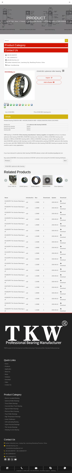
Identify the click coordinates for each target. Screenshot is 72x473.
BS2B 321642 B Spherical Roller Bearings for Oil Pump (48, 186)
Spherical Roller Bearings (12, 401)
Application (8, 369)
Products (7, 366)
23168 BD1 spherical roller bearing (14, 166)
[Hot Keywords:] (66, 40)
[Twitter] (12, 459)
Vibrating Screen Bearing (12, 430)
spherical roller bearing (10, 137)
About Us (7, 371)
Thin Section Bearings (11, 427)
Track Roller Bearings (11, 414)
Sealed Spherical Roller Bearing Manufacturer (36, 186)
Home (6, 363)
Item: (6, 112)
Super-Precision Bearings (12, 424)
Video (6, 382)
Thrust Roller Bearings (11, 403)
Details (8, 117)
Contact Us (8, 385)
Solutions (7, 377)
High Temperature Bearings (12, 416)
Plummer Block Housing (12, 411)
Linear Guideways (10, 419)
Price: (35, 112)
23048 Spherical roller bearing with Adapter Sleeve (24, 186)
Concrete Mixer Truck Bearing (13, 406)
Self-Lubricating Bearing (11, 422)
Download (8, 379)
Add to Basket (48, 82)
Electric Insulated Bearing (12, 398)
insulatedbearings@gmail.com (14, 448)
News (6, 374)
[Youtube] (15, 459)
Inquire (48, 77)
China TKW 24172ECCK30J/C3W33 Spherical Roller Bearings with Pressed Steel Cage (13, 186)
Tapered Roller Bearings (12, 408)
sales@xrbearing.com (13, 60)
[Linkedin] (8, 459)
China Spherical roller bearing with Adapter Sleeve (59, 186)
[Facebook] (5, 459)
